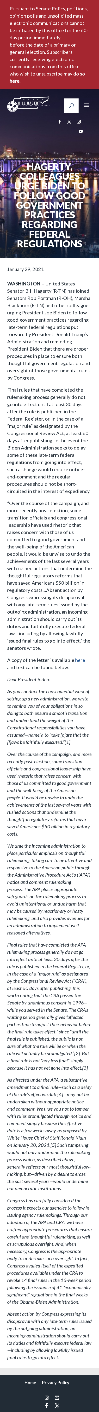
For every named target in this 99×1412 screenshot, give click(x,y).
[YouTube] (57, 1397)
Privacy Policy (55, 1382)
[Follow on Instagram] (79, 121)
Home (30, 1382)
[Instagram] (47, 1397)
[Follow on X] (69, 121)
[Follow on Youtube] (81, 131)
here (14, 81)
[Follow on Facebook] (59, 121)
